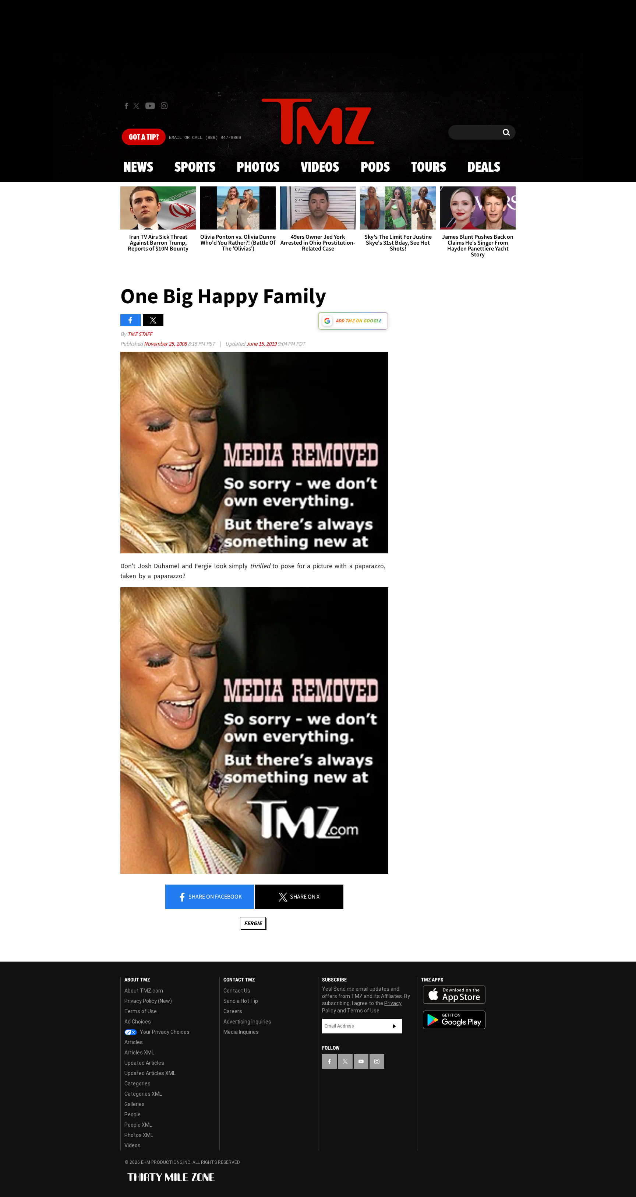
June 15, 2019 (262, 343)
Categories (137, 1083)
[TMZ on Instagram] (164, 105)
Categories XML (143, 1094)
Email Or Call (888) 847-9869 (205, 137)
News (138, 167)
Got (144, 137)
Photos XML (138, 1135)
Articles (133, 1042)
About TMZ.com (143, 991)
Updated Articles (144, 1063)
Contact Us (236, 991)
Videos (320, 167)
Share (214, 896)
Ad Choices (137, 1022)
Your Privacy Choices (164, 1032)
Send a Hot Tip (240, 1001)
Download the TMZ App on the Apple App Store (454, 995)
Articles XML (139, 1053)
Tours (428, 167)
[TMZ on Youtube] (150, 106)
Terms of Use (140, 1011)
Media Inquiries (241, 1032)
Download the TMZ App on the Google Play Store (454, 1020)
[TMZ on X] (137, 105)
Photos (258, 167)
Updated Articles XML (150, 1073)
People (132, 1114)
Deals (483, 167)
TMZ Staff (139, 333)
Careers (232, 1011)
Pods (375, 167)
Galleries (134, 1104)
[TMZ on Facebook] (126, 105)
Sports (194, 167)
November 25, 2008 (166, 343)
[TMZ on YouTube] (361, 1061)
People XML (138, 1125)
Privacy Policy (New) (148, 1001)
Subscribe (394, 1026)
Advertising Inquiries (247, 1022)
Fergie (253, 923)
